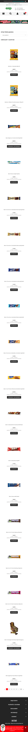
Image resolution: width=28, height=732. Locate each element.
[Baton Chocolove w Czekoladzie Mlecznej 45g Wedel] (14, 234)
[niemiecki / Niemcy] (10, 4)
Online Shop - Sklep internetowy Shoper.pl (14, 723)
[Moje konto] (17, 13)
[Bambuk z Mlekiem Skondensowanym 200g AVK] (14, 91)
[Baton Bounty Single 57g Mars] (14, 162)
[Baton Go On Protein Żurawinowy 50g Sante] (14, 592)
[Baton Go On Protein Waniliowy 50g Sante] (14, 557)
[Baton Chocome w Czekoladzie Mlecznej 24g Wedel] (14, 306)
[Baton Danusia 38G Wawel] (14, 485)
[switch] (3, 730)
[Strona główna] (8, 8)
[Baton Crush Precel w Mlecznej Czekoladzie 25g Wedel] (14, 377)
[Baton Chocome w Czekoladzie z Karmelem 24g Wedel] (14, 342)
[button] (3, 13)
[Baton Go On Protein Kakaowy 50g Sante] (14, 521)
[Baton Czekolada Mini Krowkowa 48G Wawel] (14, 413)
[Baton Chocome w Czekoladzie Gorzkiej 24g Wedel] (14, 270)
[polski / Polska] (18, 4)
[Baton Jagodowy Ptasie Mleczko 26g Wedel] (14, 664)
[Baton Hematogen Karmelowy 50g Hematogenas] (14, 628)
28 (21, 689)
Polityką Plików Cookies (7, 728)
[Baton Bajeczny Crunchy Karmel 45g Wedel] (14, 126)
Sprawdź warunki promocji (18, 1)
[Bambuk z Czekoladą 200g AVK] (14, 55)
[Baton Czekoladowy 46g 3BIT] (14, 449)
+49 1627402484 (20, 8)
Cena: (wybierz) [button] (5, 35)
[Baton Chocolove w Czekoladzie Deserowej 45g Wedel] (14, 198)
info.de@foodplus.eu (21, 9)
